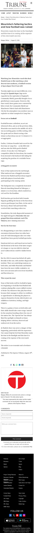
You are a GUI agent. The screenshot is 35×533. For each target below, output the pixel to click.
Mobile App (21, 504)
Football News (7, 496)
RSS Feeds (22, 480)
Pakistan (16, 13)
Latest (8, 13)
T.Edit (20, 461)
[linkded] (19, 364)
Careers (21, 488)
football (13, 118)
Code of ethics (22, 501)
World (30, 13)
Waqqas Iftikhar (5, 40)
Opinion (6, 467)
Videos (20, 469)
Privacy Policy (22, 496)
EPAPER (27, 8)
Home (3, 13)
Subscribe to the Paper (25, 482)
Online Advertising (23, 477)
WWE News (7, 506)
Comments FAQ (27, 446)
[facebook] (11, 364)
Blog (20, 467)
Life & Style (22, 458)
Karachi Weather (8, 482)
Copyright (21, 498)
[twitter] (14, 364)
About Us (21, 474)
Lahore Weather (8, 485)
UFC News (6, 498)
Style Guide (22, 493)
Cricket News (7, 493)
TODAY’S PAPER (8, 8)
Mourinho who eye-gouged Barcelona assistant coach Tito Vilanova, (15, 218)
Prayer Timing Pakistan (10, 474)
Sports (20, 464)
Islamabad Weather (9, 488)
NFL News (6, 504)
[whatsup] (17, 364)
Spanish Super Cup (15, 93)
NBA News (6, 501)
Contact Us (21, 485)
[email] (22, 364)
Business (23, 13)
